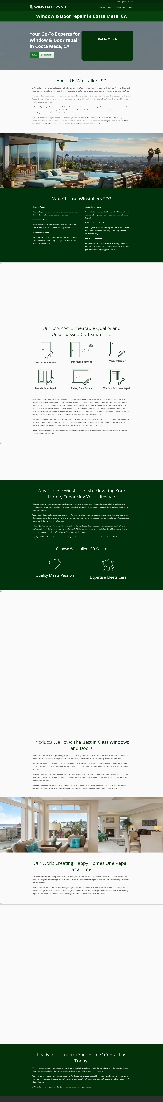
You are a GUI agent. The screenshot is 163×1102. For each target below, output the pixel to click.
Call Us (34, 55)
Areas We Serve (120, 7)
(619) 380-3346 (46, 55)
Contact (130, 7)
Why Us (109, 7)
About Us (101, 7)
